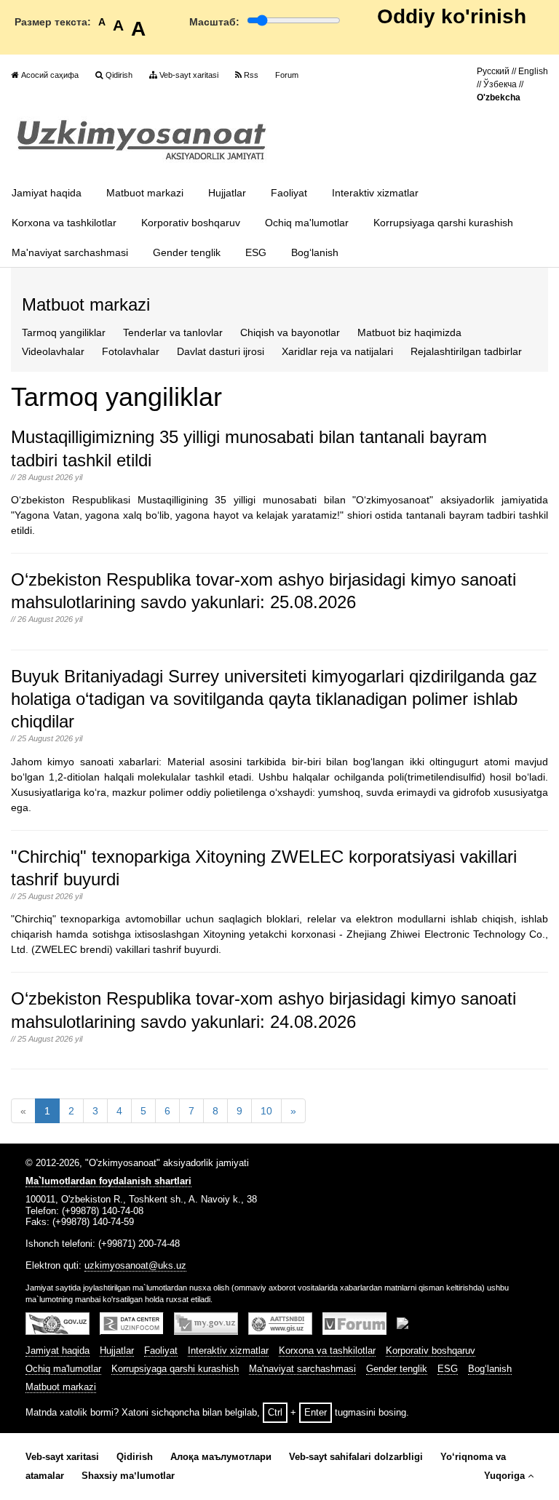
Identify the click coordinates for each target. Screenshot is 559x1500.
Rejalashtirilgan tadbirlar (466, 351)
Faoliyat (289, 193)
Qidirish (119, 75)
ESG (255, 252)
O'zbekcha (498, 97)
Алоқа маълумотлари (220, 1457)
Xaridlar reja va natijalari (337, 351)
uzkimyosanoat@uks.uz (135, 1266)
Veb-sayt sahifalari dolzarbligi (356, 1457)
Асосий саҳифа (50, 75)
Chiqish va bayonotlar (290, 332)
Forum (286, 75)
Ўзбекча (500, 84)
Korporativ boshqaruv (190, 222)
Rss (251, 75)
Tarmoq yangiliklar (64, 332)
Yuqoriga (504, 1476)
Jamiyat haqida (47, 193)
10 (266, 1111)
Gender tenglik (187, 252)
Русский (493, 71)
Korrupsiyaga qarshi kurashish (443, 222)
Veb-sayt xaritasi (188, 75)
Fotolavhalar (130, 351)
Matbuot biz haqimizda (409, 332)
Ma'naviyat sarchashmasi (70, 252)
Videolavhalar (53, 351)
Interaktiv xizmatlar (375, 193)
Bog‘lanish (314, 252)
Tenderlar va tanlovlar (173, 332)
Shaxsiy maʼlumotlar (128, 1476)
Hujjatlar (227, 193)
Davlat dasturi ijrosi (220, 351)
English (533, 71)
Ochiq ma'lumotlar (307, 222)
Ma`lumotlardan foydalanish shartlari (108, 1181)
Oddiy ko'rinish (451, 16)
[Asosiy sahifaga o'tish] (142, 139)
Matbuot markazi (144, 193)
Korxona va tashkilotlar (64, 222)
